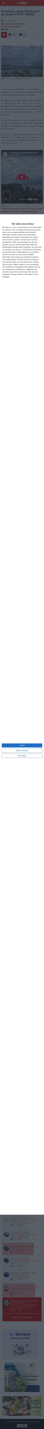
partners (14, 227)
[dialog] (22, 714)
